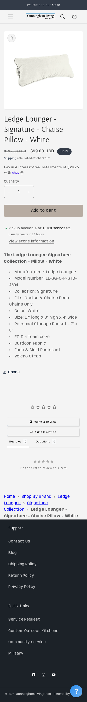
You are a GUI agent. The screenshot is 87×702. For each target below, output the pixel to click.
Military (15, 653)
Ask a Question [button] (46, 432)
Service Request (24, 619)
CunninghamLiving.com (33, 694)
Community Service (27, 642)
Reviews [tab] (15, 441)
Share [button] (14, 372)
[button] (10, 17)
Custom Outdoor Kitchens (33, 631)
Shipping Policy (22, 564)
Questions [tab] (43, 441)
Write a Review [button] (45, 422)
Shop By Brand (37, 497)
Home (9, 497)
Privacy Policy (21, 587)
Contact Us (19, 541)
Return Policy (21, 576)
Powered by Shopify (67, 694)
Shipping (10, 158)
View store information (31, 241)
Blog (12, 553)
